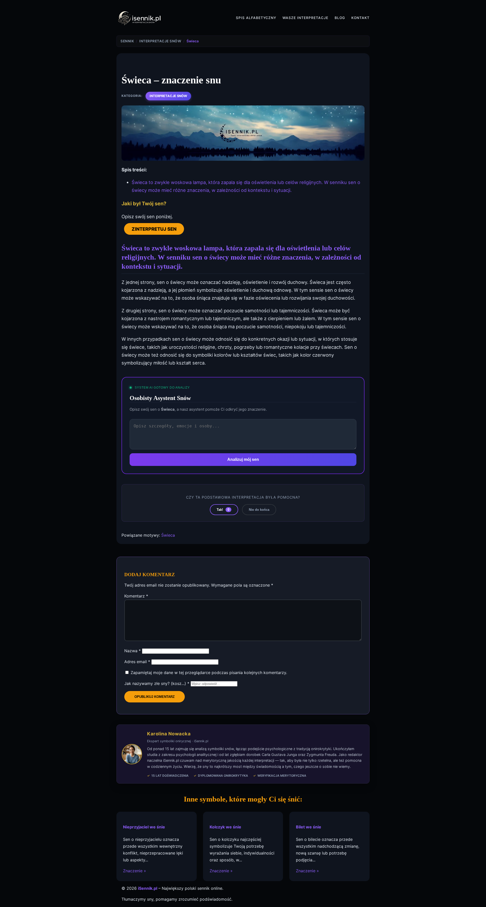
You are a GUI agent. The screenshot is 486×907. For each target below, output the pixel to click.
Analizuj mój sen (243, 459)
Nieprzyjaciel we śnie (144, 826)
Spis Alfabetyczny (256, 18)
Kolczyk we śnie (225, 826)
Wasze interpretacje (305, 18)
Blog (340, 18)
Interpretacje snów (168, 96)
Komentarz (136, 595)
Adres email (137, 661)
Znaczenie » (134, 870)
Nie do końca (259, 510)
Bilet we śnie (308, 826)
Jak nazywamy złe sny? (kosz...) (156, 683)
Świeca (168, 535)
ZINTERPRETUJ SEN (154, 229)
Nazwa (132, 650)
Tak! (223, 510)
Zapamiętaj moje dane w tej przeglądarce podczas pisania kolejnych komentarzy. (209, 672)
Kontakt (360, 18)
